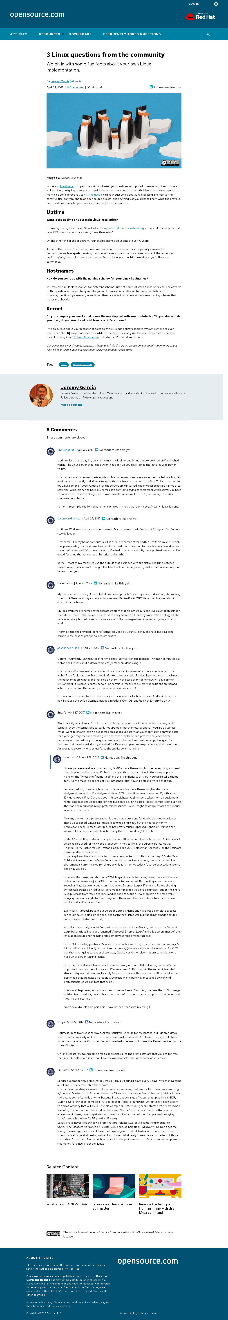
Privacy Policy (128, 1313)
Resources (49, 34)
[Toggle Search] (208, 34)
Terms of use (149, 1313)
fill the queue (94, 194)
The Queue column (82, 364)
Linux (64, 364)
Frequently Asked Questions (132, 34)
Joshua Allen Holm (68, 648)
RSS (216, 4)
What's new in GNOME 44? (67, 1204)
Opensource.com (37, 1276)
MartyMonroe (66, 449)
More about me (71, 405)
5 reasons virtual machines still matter (112, 1206)
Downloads (80, 34)
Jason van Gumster (69, 518)
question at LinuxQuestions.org (124, 228)
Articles (19, 34)
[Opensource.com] (37, 15)
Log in (194, 3)
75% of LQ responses (86, 337)
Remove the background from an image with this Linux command (157, 1208)
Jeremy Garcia (60, 81)
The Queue (67, 186)
